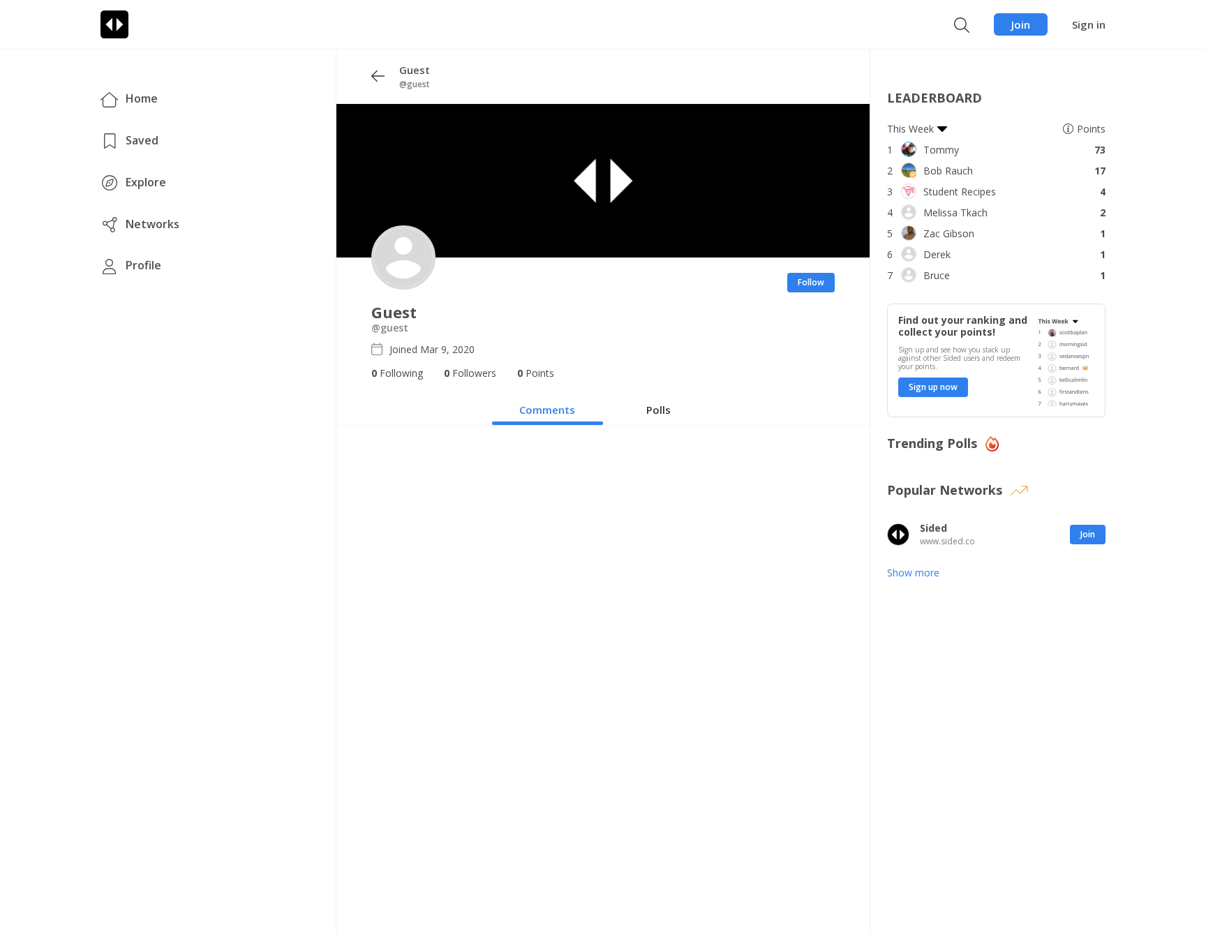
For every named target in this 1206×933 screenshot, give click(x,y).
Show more (913, 572)
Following (397, 373)
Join (1020, 24)
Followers (470, 373)
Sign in (1089, 24)
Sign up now (933, 387)
